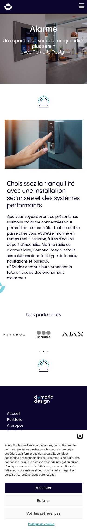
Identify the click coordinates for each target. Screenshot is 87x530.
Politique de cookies (41, 524)
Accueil (13, 413)
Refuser (43, 500)
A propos (15, 425)
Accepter (44, 488)
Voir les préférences (43, 513)
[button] (80, 436)
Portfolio (15, 419)
